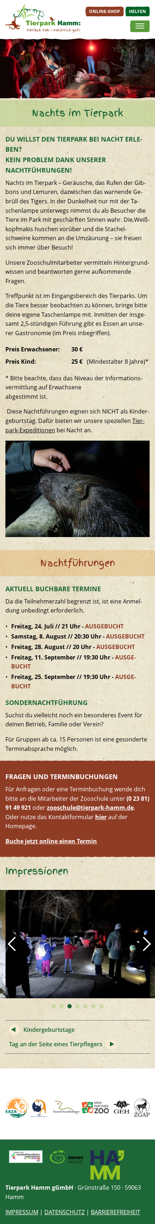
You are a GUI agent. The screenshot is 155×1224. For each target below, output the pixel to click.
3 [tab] (69, 1006)
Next (144, 944)
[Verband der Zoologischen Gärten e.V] (39, 1108)
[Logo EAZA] (17, 1107)
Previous (11, 944)
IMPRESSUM (21, 1212)
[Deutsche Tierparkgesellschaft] (65, 1107)
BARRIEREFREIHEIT (115, 1212)
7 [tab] (101, 1006)
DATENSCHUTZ (64, 1212)
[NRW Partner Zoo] (95, 1107)
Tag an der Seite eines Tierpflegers (55, 1044)
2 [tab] (61, 1006)
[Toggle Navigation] (140, 26)
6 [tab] (93, 1006)
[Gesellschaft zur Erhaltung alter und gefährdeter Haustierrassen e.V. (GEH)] (121, 1107)
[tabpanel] (77, 944)
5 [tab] (85, 1006)
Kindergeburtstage (49, 1030)
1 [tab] (54, 1006)
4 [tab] (77, 1006)
